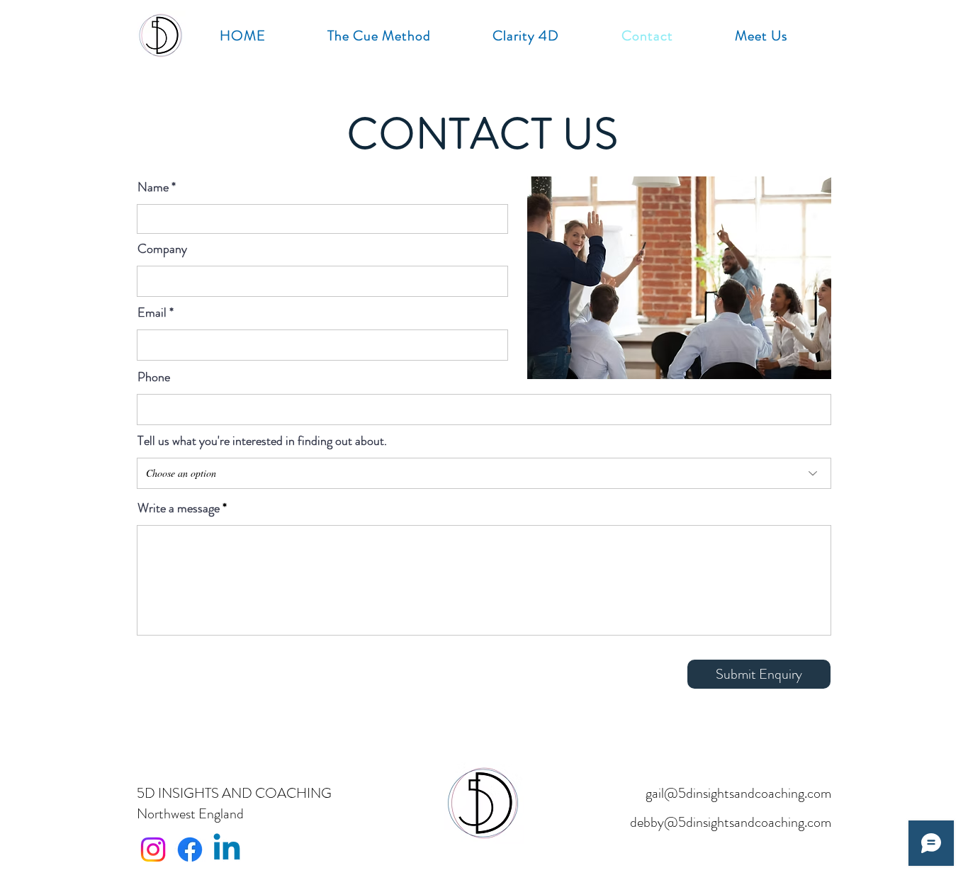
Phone (153, 377)
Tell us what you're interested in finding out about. (262, 440)
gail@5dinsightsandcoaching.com (738, 793)
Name (153, 187)
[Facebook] (190, 849)
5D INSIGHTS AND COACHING (234, 793)
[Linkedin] (226, 849)
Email (152, 312)
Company (162, 248)
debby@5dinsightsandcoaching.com (730, 822)
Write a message (178, 508)
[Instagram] (153, 849)
